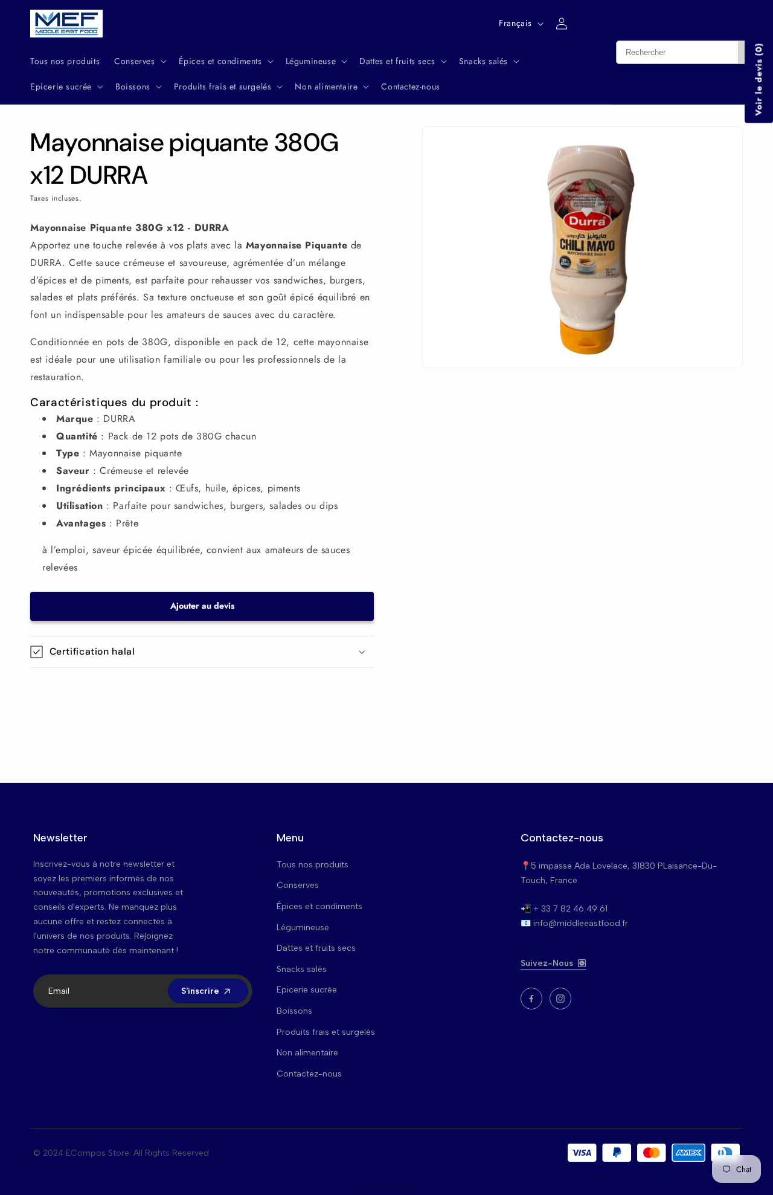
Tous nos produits (312, 865)
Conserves (298, 885)
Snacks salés (302, 969)
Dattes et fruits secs (316, 948)
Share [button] (53, 690)
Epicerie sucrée (307, 990)
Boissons (294, 1011)
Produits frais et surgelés (326, 1032)
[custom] (531, 998)
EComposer (402, 1186)
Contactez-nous (309, 1074)
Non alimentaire (307, 1053)
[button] (139, 61)
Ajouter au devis (202, 606)
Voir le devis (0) (758, 79)
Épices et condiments (319, 906)
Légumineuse (303, 927)
